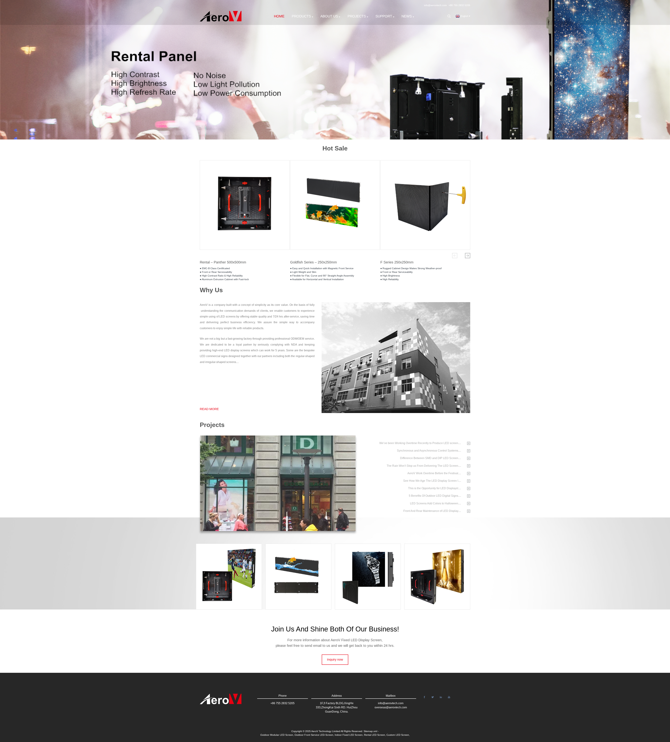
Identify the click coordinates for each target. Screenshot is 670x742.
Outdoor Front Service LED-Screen (314, 734)
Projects (357, 16)
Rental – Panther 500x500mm (223, 262)
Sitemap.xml (370, 731)
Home (279, 16)
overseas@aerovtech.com (391, 707)
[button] (454, 255)
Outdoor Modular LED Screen (276, 734)
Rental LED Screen (374, 734)
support (383, 16)
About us (329, 16)
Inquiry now (335, 659)
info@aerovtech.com (435, 5)
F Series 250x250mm (397, 262)
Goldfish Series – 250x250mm (313, 262)
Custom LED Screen (397, 734)
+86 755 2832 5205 (459, 5)
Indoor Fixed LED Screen (349, 734)
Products (301, 16)
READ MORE (209, 409)
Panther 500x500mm (440, 569)
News (406, 16)
